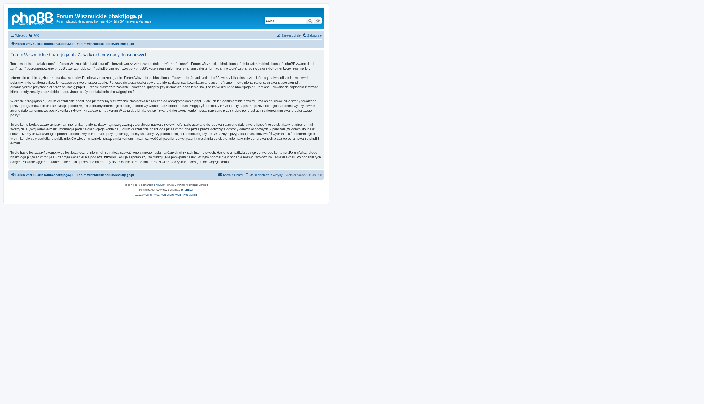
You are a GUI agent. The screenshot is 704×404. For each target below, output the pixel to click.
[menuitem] (34, 35)
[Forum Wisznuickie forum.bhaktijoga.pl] (32, 18)
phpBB (158, 184)
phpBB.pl (187, 189)
